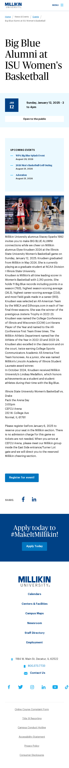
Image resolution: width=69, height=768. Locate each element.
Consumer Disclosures (32, 755)
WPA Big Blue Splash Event (30, 156)
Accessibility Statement (32, 737)
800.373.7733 (36, 666)
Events (36, 17)
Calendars (34, 594)
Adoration (21, 175)
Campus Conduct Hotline (32, 728)
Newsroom (34, 623)
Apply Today (34, 546)
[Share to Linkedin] (34, 499)
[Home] (13, 7)
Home (8, 17)
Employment (34, 642)
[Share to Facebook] (23, 499)
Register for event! (21, 477)
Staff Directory (35, 633)
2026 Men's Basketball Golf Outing (34, 165)
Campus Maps (34, 613)
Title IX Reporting (32, 718)
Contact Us (37, 673)
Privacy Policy (31, 746)
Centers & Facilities (35, 604)
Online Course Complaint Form (32, 709)
